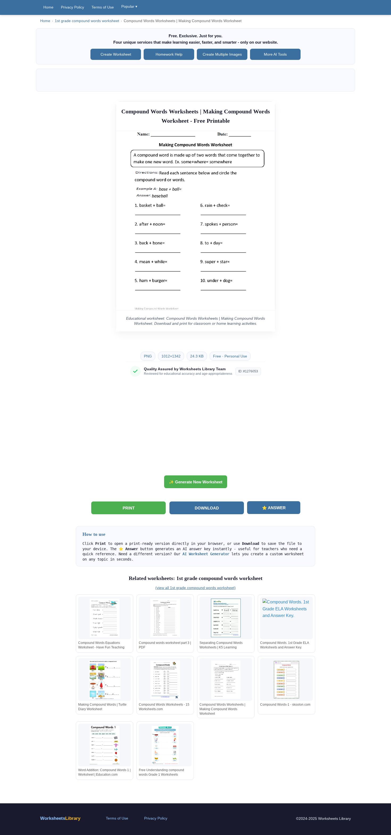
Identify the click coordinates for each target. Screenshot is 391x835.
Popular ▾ (129, 6)
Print (129, 508)
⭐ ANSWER (274, 507)
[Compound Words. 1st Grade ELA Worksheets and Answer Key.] (286, 618)
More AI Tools (275, 54)
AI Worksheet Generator (205, 554)
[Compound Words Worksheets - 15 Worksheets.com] (165, 679)
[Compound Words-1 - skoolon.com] (286, 679)
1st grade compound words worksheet (87, 21)
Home (48, 7)
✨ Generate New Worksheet (195, 482)
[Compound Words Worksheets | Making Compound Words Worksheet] (226, 679)
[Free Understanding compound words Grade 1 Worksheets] (165, 745)
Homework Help (169, 54)
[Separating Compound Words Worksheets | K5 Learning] (226, 618)
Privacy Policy (72, 7)
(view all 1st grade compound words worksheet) (195, 588)
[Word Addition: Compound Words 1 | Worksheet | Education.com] (104, 745)
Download (207, 508)
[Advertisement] (195, 428)
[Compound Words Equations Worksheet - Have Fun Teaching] (104, 618)
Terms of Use (102, 7)
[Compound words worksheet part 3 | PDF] (165, 618)
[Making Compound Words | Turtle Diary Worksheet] (104, 679)
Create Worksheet (116, 54)
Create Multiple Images (222, 54)
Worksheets (60, 818)
